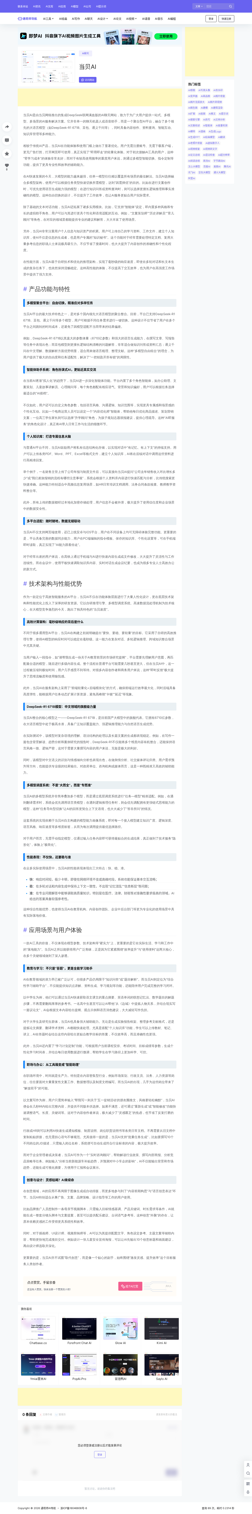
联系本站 (23, 6)
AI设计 (101, 18)
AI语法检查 (209, 154)
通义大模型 (219, 172)
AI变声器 (192, 96)
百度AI (206, 166)
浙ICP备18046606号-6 (73, 1508)
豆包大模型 (204, 172)
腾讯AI (227, 166)
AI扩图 (191, 113)
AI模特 (191, 131)
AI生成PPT (194, 137)
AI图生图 (192, 107)
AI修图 (191, 90)
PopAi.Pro (79, 1379)
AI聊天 (85, 53)
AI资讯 (37, 6)
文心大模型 (194, 166)
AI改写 (206, 119)
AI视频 (130, 18)
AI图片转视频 (215, 102)
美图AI (217, 166)
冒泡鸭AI (120, 1379)
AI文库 (49, 6)
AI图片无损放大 (196, 102)
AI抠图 (201, 113)
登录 (211, 18)
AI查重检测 (221, 125)
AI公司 (87, 6)
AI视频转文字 (210, 149)
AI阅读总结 (194, 160)
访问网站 (89, 79)
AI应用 (62, 6)
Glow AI (120, 1343)
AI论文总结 (194, 154)
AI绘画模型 (209, 137)
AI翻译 (221, 137)
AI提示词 (101, 6)
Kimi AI (162, 1343)
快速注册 (226, 18)
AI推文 (212, 113)
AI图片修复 (219, 96)
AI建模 (204, 107)
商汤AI (206, 160)
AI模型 (74, 6)
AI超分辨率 (224, 154)
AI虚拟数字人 (213, 143)
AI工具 (47, 18)
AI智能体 (207, 125)
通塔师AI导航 (48, 1508)
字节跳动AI (219, 160)
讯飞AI (191, 172)
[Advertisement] (100, 97)
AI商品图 (205, 96)
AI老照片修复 (195, 143)
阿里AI (191, 178)
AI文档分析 (219, 119)
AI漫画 (201, 131)
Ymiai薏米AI (38, 1379)
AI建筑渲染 (217, 107)
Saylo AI (161, 1379)
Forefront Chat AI (79, 1343)
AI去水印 (218, 90)
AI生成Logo (215, 131)
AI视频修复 (194, 149)
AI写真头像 (204, 90)
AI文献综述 (194, 125)
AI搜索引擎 (194, 119)
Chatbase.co (38, 1343)
